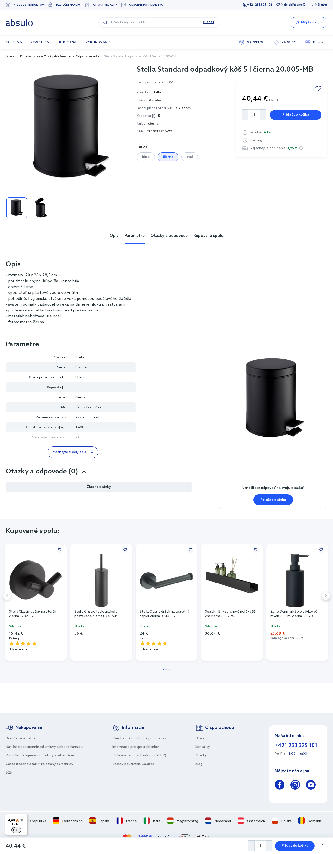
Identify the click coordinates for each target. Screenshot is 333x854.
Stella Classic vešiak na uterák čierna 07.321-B (32, 614)
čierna (168, 157)
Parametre (135, 235)
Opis (114, 235)
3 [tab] (169, 669)
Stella (79, 357)
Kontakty (202, 747)
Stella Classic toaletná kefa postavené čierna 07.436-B (95, 614)
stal (189, 157)
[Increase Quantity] (269, 845)
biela (146, 157)
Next (326, 596)
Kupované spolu (208, 235)
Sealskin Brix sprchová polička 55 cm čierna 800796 (230, 614)
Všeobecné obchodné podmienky (139, 738)
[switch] (16, 830)
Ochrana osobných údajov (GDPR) (139, 756)
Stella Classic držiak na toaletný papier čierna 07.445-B (164, 614)
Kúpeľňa (26, 56)
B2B (9, 773)
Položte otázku (273, 500)
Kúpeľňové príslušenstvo (54, 56)
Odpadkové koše (87, 56)
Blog (198, 764)
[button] (301, 148)
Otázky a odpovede (169, 235)
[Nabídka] (25, 817)
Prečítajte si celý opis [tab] (69, 452)
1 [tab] (163, 669)
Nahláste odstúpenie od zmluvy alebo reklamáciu (44, 747)
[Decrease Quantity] (251, 845)
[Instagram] (295, 785)
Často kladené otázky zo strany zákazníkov (39, 764)
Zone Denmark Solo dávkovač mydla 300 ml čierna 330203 (293, 614)
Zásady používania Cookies (133, 764)
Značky (201, 756)
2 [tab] (166, 669)
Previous (7, 596)
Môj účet (321, 5)
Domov (10, 56)
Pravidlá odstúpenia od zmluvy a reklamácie (40, 756)
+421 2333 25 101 (259, 5)
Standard (156, 100)
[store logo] (19, 22)
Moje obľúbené (291, 5)
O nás (199, 738)
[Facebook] (279, 785)
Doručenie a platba (20, 738)
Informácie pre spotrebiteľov (135, 747)
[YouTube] (311, 785)
